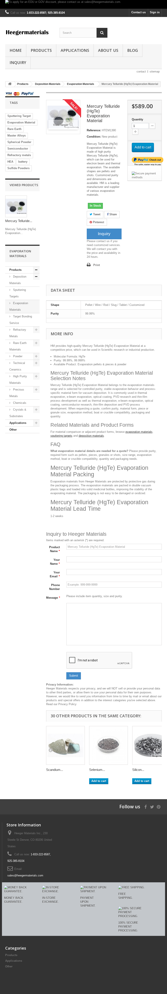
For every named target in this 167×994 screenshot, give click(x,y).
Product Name (54, 549)
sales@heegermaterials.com (25, 875)
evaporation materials (138, 431)
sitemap (155, 71)
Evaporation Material (21, 122)
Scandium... (54, 770)
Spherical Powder (19, 142)
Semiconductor (17, 148)
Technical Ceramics (17, 366)
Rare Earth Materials (18, 346)
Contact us (138, 12)
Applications (75, 50)
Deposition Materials (17, 280)
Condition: (94, 136)
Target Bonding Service (20, 320)
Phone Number (54, 587)
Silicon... (138, 770)
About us (108, 50)
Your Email (55, 574)
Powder (17, 356)
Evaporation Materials (18, 306)
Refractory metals (19, 155)
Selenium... (97, 770)
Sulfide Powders (18, 168)
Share (113, 214)
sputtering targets (61, 435)
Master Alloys (16, 135)
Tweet (96, 214)
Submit (73, 675)
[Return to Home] (10, 84)
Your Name (55, 561)
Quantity (137, 119)
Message (53, 597)
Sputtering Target (19, 116)
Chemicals (19, 402)
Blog (132, 50)
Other (13, 429)
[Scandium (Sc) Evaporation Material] (65, 745)
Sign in (155, 12)
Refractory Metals (17, 333)
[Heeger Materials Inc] (29, 32)
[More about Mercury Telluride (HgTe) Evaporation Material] (16, 206)
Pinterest (98, 222)
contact (141, 71)
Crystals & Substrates (17, 413)
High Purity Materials (18, 379)
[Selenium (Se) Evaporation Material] (108, 745)
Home (16, 50)
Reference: (94, 130)
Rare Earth (14, 129)
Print (96, 265)
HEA (10, 161)
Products (41, 50)
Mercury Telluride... (18, 221)
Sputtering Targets (17, 293)
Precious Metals (16, 393)
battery (22, 161)
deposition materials (91, 435)
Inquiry (18, 62)
